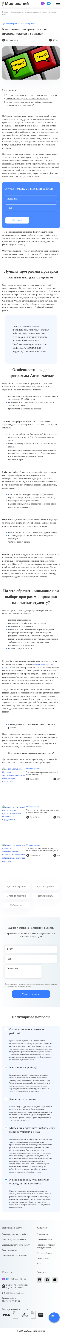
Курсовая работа (28, 23)
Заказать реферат (9, 1250)
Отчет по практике (16, 896)
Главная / (6, 12)
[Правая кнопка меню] (58, 3)
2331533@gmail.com (15, 1293)
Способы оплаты (44, 1239)
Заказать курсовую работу (14, 1239)
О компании (42, 1234)
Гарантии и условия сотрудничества (46, 1246)
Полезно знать (45, 896)
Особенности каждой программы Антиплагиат (27, 98)
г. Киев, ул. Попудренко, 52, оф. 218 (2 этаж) (17, 1286)
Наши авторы (43, 1258)
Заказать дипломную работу (15, 1234)
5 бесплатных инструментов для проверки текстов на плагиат (33, 12)
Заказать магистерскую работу (16, 1245)
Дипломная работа (10, 23)
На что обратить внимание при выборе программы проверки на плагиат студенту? (29, 103)
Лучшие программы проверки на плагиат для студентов (31, 95)
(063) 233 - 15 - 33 (18, 1279)
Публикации (16, 905)
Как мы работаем (44, 1253)
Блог (39, 1263)
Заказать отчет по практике (14, 1255)
